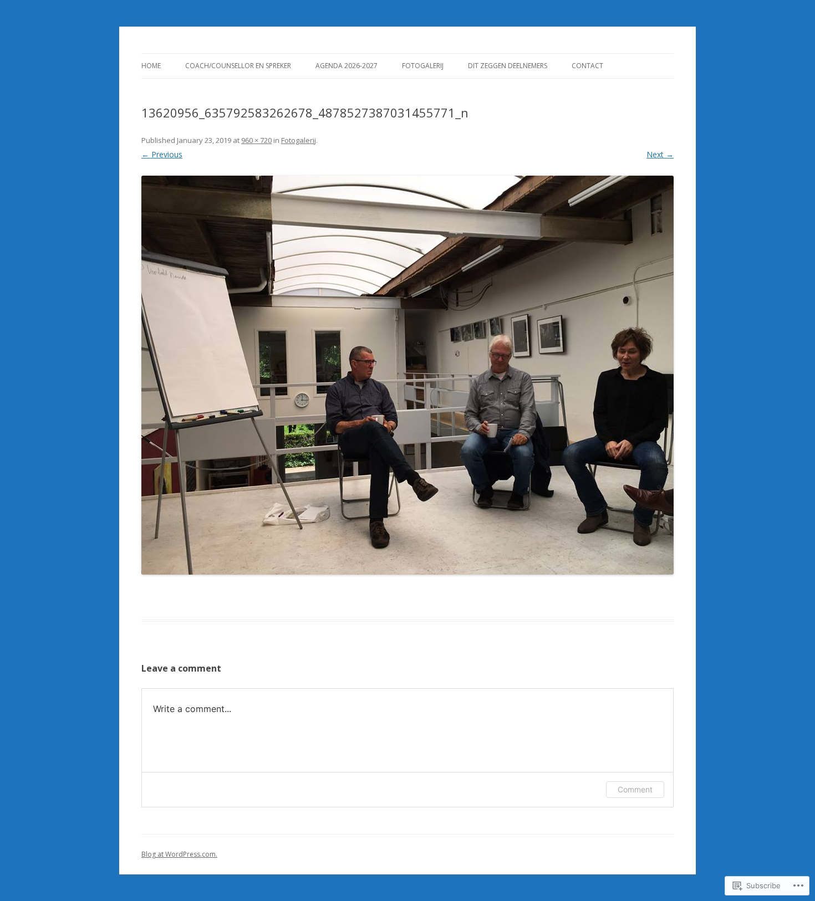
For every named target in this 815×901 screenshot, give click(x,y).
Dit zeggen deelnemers (507, 65)
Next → (660, 154)
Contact (587, 65)
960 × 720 (256, 140)
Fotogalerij (423, 65)
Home (151, 65)
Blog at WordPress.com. (179, 854)
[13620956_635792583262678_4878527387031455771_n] (407, 375)
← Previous (161, 154)
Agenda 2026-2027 (346, 65)
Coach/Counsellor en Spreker (238, 65)
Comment (635, 789)
